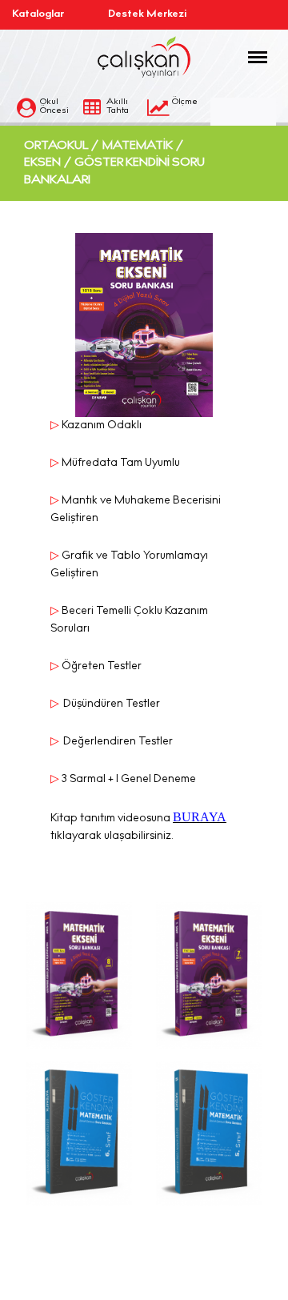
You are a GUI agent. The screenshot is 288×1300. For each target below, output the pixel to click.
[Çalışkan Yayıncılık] (144, 57)
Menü (253, 64)
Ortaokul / (61, 146)
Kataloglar (38, 15)
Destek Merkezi (140, 15)
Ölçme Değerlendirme (175, 116)
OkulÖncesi (54, 106)
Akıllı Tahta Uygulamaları (104, 116)
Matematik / (143, 146)
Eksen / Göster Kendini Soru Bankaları (114, 171)
